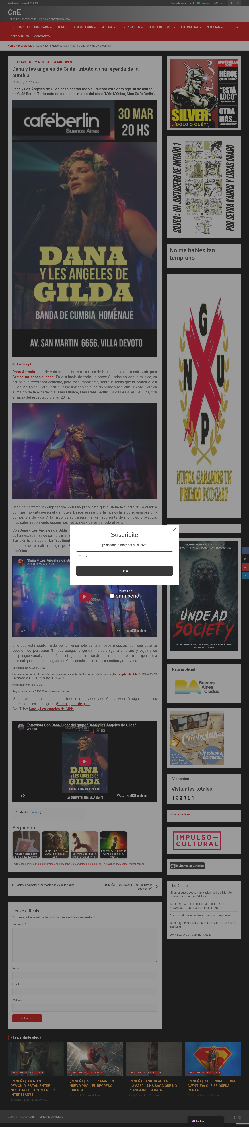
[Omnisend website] (124, 593)
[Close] (174, 529)
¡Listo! (125, 570)
